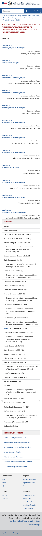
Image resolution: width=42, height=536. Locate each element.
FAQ (3, 486)
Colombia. (15, 282)
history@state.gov (34, 525)
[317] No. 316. (14, 76)
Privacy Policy (27, 499)
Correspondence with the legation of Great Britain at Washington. (22, 323)
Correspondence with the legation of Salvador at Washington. (21, 392)
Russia (12, 381)
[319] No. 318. (14, 106)
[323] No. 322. (10, 166)
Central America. (17, 256)
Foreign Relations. (10, 230)
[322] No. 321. (14, 151)
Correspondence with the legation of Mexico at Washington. (22, 368)
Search (4, 483)
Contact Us (5, 499)
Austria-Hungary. (17, 243)
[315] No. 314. (14, 47)
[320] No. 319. (14, 121)
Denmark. (15, 290)
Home (3, 479)
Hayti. (14, 346)
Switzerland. (16, 407)
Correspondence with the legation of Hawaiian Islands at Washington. (19, 339)
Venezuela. (16, 422)
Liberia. (15, 358)
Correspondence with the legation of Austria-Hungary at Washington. (19, 249)
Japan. (14, 354)
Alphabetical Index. (11, 426)
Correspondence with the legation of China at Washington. (21, 276)
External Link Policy (29, 502)
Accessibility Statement (29, 495)
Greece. (15, 329)
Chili (13, 260)
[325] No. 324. (14, 196)
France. (14, 294)
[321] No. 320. (14, 136)
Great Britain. (16, 318)
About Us (4, 495)
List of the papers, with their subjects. (17, 235)
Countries (26, 486)
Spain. (14, 403)
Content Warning (28, 508)
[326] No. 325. (14, 211)
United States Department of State (25, 521)
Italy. (14, 350)
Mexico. (15, 362)
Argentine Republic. (17, 239)
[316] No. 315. (10, 61)
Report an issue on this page (10, 533)
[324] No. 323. (14, 181)
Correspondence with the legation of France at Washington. (22, 299)
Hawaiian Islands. (18, 333)
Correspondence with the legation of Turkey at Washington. (22, 416)
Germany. (15, 305)
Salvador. (7, 386)
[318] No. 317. (14, 91)
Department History (28, 483)
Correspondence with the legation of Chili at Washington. (22, 265)
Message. (7, 226)
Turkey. (14, 411)
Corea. (14, 286)
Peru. (14, 373)
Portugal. (15, 377)
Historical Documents (29, 479)
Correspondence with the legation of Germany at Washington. (21, 311)
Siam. (14, 399)
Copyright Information (29, 505)
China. (13, 271)
